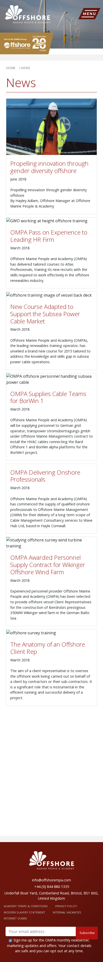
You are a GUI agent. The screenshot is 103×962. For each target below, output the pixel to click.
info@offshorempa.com (51, 880)
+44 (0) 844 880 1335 (51, 886)
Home (11, 68)
